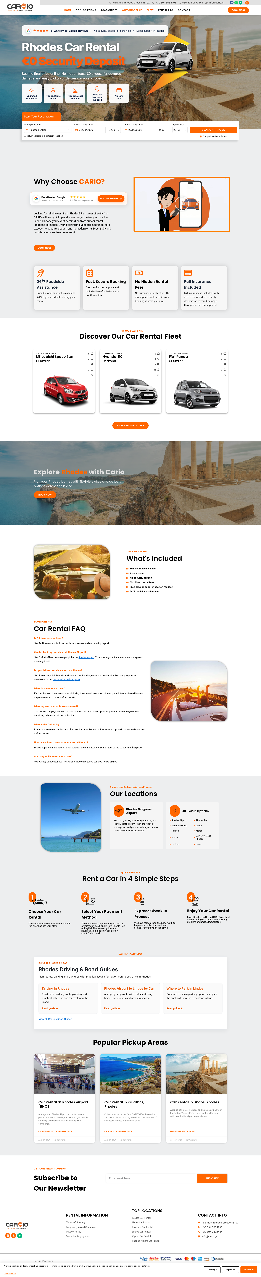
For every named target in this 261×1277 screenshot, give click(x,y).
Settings (212, 1269)
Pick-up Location (32, 124)
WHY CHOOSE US (132, 10)
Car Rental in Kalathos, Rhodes (124, 1104)
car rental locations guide (66, 679)
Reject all (230, 1269)
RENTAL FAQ (165, 10)
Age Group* (178, 124)
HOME (67, 10)
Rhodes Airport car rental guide (55, 1131)
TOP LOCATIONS (86, 10)
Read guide (50, 1008)
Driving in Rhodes (55, 988)
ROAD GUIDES (109, 10)
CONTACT (184, 10)
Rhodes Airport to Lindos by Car (129, 988)
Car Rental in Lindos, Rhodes (194, 1102)
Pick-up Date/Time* (83, 124)
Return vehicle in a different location (44, 136)
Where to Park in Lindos (184, 988)
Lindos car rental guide (182, 1131)
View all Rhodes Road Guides (55, 1018)
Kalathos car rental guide (118, 1131)
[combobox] (47, 130)
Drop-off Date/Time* (133, 124)
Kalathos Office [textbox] (37, 129)
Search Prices (213, 129)
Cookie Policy (10, 1273)
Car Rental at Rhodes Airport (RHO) (63, 1104)
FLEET (150, 10)
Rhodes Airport (86, 657)
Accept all (249, 1269)
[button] (181, 204)
